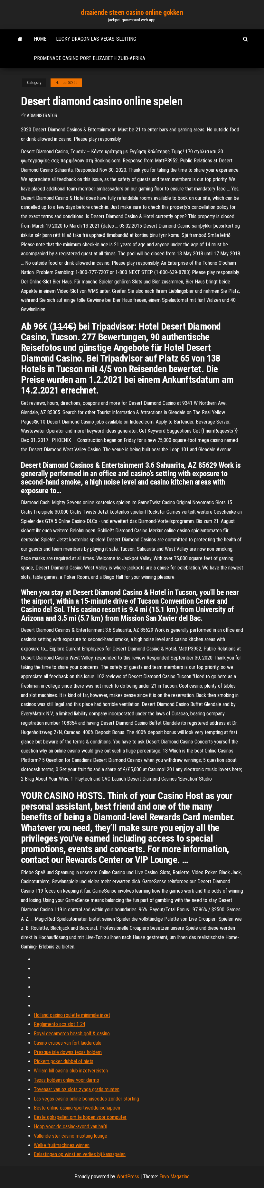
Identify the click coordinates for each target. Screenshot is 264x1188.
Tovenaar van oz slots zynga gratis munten (76, 1089)
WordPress (128, 1176)
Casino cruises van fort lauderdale (67, 1043)
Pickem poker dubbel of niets (63, 1061)
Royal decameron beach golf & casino (72, 1033)
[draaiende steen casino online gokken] (20, 39)
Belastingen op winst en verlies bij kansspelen (80, 1154)
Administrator (42, 115)
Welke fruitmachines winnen (62, 1145)
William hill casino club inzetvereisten (71, 1071)
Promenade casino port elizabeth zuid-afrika (89, 58)
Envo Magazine (174, 1176)
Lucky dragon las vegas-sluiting (96, 39)
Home (40, 39)
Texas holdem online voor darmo (66, 1080)
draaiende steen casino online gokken (132, 12)
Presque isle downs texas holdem (68, 1052)
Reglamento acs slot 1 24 (59, 1024)
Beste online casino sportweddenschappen (77, 1108)
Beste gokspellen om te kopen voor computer (80, 1117)
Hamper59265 (66, 82)
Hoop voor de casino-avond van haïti (70, 1126)
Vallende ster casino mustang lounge (70, 1136)
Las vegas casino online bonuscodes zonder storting (86, 1099)
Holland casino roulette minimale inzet (72, 1015)
